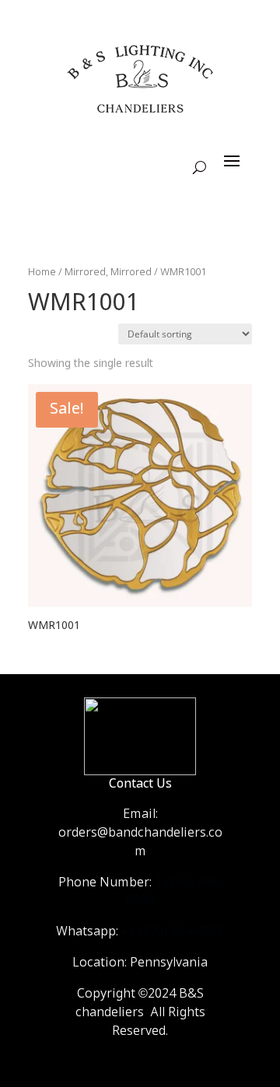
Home (42, 272)
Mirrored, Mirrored (108, 272)
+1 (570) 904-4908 (172, 932)
